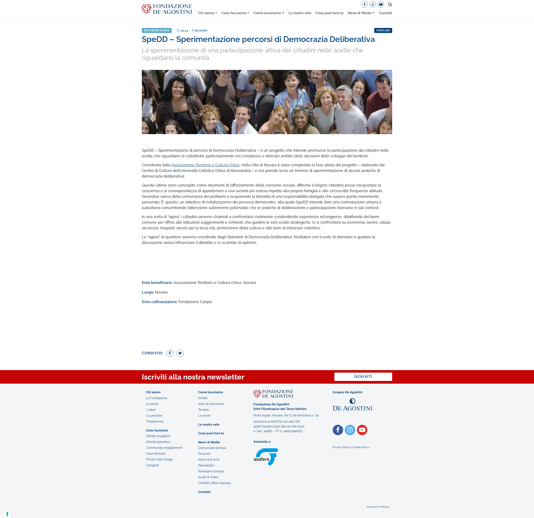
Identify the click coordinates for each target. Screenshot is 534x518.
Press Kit (204, 454)
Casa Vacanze (156, 453)
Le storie (204, 415)
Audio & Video (208, 477)
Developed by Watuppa (377, 507)
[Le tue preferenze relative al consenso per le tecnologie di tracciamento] (7, 514)
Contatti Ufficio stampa (214, 483)
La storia (152, 404)
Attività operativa (158, 442)
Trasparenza (154, 421)
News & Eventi (208, 459)
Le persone (154, 415)
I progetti (152, 465)
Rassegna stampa (211, 471)
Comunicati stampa (212, 448)
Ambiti (202, 398)
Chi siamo (206, 13)
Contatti (385, 13)
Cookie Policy (360, 447)
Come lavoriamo (267, 13)
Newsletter (206, 465)
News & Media (360, 13)
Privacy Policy (341, 447)
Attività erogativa (158, 436)
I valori (150, 410)
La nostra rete (299, 13)
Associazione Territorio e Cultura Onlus (205, 165)
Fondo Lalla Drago (159, 459)
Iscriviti (363, 377)
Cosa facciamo (233, 13)
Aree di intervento (211, 404)
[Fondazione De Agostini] (167, 9)
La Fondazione (156, 398)
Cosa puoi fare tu (329, 13)
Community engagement (164, 448)
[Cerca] (389, 4)
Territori (203, 410)
